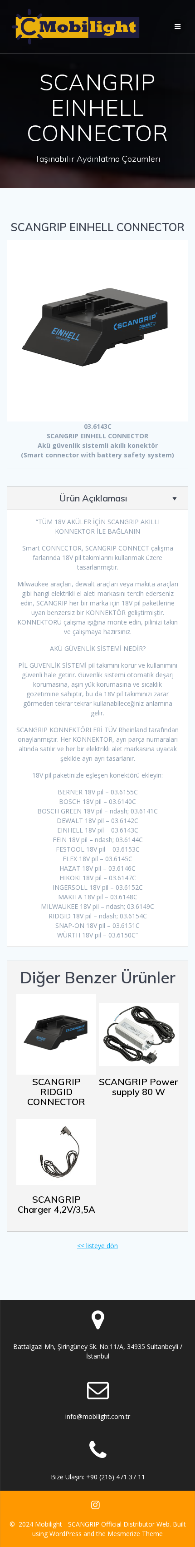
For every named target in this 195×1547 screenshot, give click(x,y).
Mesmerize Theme (135, 1533)
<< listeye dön (97, 1245)
